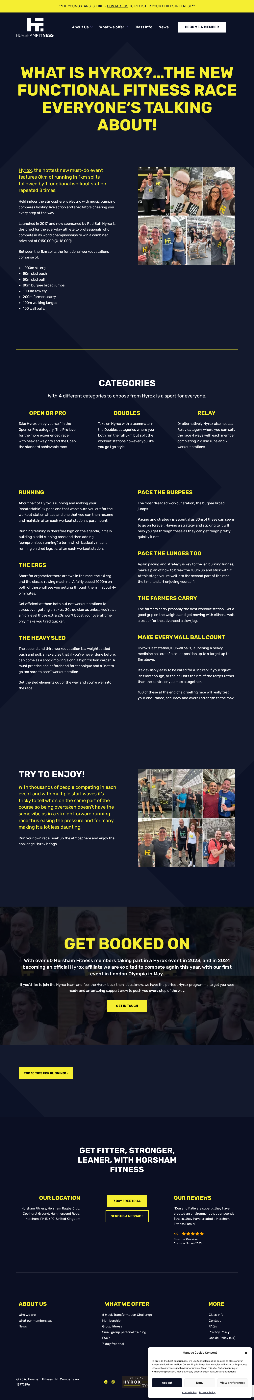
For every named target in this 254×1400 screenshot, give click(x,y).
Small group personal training (124, 1332)
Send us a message (127, 1216)
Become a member (202, 27)
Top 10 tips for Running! (45, 1073)
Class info (143, 27)
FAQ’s (106, 1338)
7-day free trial (113, 1344)
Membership (111, 1320)
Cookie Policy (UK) (222, 1338)
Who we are (27, 1315)
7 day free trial (127, 1201)
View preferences (232, 1383)
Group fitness (112, 1326)
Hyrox (25, 170)
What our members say (36, 1320)
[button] (246, 1353)
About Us (80, 27)
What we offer (111, 27)
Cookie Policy (189, 1392)
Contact (215, 1320)
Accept (167, 1383)
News (164, 27)
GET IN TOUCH (127, 1006)
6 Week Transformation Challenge (127, 1315)
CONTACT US (117, 6)
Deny (200, 1383)
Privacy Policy (207, 1392)
